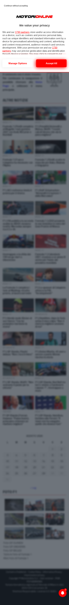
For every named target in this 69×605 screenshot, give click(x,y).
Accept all (51, 63)
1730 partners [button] (22, 32)
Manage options (18, 63)
